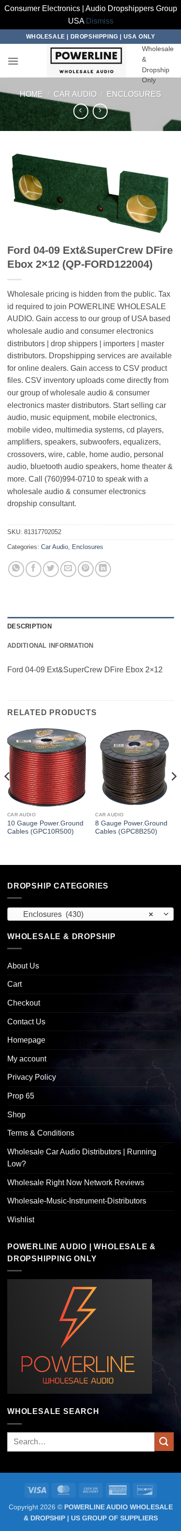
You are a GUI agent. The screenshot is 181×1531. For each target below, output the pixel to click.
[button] (13, 61)
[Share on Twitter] (51, 569)
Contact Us (26, 1022)
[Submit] (164, 1441)
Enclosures (134, 94)
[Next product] (80, 111)
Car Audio (75, 94)
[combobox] (90, 914)
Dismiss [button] (99, 21)
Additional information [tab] (50, 645)
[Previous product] (100, 111)
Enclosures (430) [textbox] (85, 914)
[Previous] (8, 795)
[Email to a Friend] (68, 569)
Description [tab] (29, 626)
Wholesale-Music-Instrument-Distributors (76, 1201)
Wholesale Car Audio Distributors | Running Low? (81, 1158)
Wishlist (20, 1220)
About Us (23, 966)
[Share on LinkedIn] (103, 569)
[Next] (173, 795)
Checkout (23, 1003)
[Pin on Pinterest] (86, 569)
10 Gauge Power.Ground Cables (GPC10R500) (45, 828)
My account (26, 1059)
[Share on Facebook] (34, 569)
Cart (14, 984)
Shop (16, 1115)
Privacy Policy (31, 1077)
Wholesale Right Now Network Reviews (75, 1182)
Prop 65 (20, 1096)
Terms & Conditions (40, 1133)
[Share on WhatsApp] (16, 569)
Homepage (26, 1040)
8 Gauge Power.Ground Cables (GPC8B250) (131, 828)
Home (31, 94)
